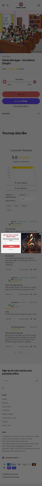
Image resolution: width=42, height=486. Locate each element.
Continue (11, 246)
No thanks (11, 249)
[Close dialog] (40, 233)
